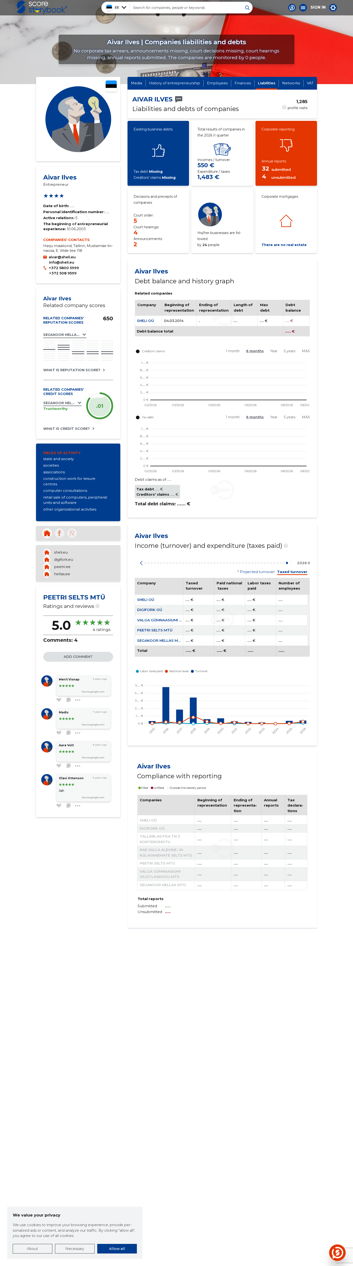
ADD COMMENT (78, 656)
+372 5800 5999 (64, 268)
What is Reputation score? (71, 370)
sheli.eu (61, 552)
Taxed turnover (292, 572)
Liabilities (266, 83)
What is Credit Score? (66, 428)
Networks (291, 83)
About (32, 1248)
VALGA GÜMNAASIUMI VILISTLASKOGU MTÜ (178, 620)
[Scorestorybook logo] (42, 7)
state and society (58, 459)
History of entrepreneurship (174, 83)
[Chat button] (292, 8)
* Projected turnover (256, 572)
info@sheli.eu (61, 262)
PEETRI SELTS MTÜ (154, 630)
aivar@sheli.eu (62, 257)
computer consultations (65, 490)
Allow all (117, 1248)
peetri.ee (62, 566)
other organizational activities (69, 509)
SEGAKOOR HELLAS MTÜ (160, 640)
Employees (217, 83)
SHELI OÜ (145, 320)
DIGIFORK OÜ (149, 609)
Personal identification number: (74, 212)
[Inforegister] (72, 533)
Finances (243, 83)
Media (136, 83)
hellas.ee (62, 574)
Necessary (74, 1248)
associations (54, 472)
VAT (310, 83)
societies (51, 465)
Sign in (318, 7)
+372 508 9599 (63, 273)
